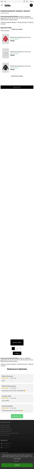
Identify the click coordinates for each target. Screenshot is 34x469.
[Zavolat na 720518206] (5, 1)
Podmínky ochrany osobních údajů (10, 433)
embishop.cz (6, 447)
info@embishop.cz (8, 443)
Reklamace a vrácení (6, 429)
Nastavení (17, 461)
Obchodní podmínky (6, 431)
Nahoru (18, 353)
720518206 (6, 445)
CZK (31, 1)
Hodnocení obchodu (17, 369)
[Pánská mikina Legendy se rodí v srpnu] (5, 39)
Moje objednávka (5, 435)
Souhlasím (17, 465)
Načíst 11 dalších (17, 342)
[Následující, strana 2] (17, 348)
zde (19, 458)
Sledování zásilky (5, 427)
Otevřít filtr (17, 87)
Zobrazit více (17, 416)
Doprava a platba (5, 425)
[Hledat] (24, 1)
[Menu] (2, 5)
